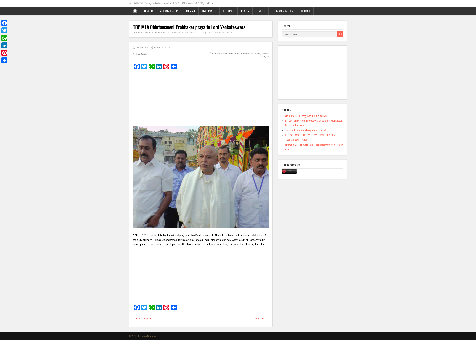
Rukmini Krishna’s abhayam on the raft (306, 130)
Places (245, 11)
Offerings (228, 11)
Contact (305, 11)
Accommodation (169, 11)
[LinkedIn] (4, 45)
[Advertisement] (201, 99)
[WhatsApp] (4, 38)
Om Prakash (142, 47)
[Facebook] (4, 23)
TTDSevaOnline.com (282, 11)
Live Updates (209, 11)
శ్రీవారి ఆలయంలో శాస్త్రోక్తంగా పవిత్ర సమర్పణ (306, 115)
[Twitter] (4, 30)
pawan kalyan (265, 55)
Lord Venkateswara (250, 53)
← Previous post (142, 318)
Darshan (190, 11)
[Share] (4, 60)
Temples (260, 11)
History (148, 11)
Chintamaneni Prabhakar (225, 53)
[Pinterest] (4, 52)
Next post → (262, 318)
